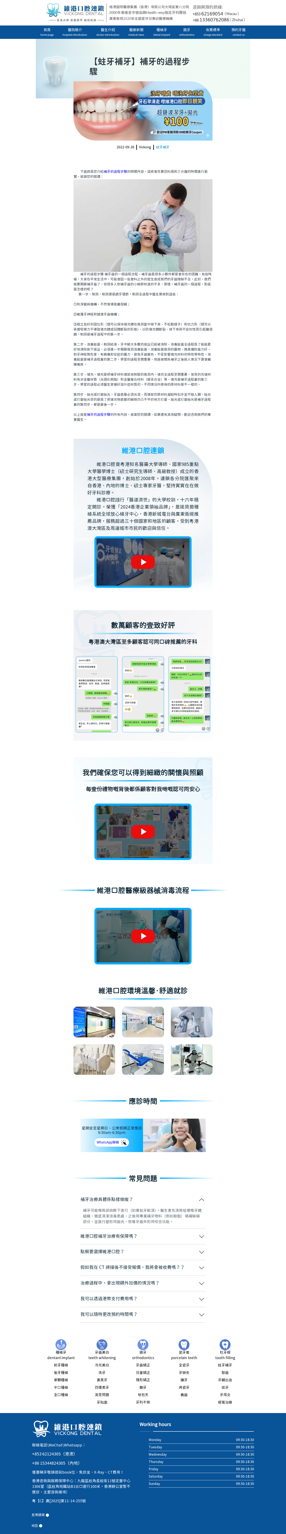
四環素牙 (102, 1388)
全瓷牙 (184, 1365)
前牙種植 (61, 1365)
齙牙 (143, 1388)
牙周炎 (225, 1395)
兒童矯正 (143, 1373)
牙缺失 (184, 1373)
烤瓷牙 (184, 1388)
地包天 (143, 1395)
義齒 (184, 1395)
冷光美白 (102, 1365)
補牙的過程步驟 (115, 172)
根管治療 (225, 1402)
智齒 (225, 1373)
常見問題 (102, 1395)
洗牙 (102, 1373)
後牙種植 (61, 1373)
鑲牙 (184, 1380)
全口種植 (61, 1395)
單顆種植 (61, 1380)
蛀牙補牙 (162, 147)
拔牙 (225, 1388)
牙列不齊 (143, 1402)
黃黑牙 (102, 1380)
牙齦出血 (225, 1380)
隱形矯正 (143, 1380)
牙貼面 (102, 1402)
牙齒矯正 (143, 1365)
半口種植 (61, 1388)
